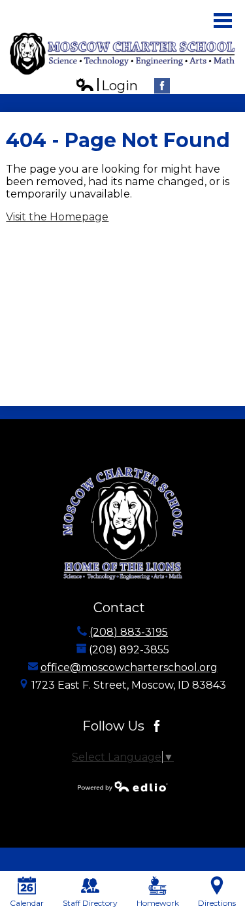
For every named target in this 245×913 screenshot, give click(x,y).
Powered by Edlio (123, 786)
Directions (217, 903)
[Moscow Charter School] (122, 53)
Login (106, 86)
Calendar (27, 903)
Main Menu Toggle (223, 20)
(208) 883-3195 (129, 632)
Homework (158, 903)
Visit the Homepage (57, 217)
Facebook (162, 86)
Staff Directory (90, 903)
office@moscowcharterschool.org (129, 667)
